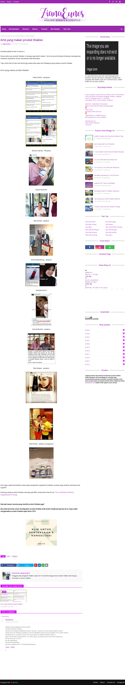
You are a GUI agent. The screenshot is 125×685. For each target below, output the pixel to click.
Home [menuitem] (4, 29)
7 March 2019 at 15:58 (11, 622)
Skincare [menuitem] (25, 29)
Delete (13, 647)
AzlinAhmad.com (90, 121)
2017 (105, 354)
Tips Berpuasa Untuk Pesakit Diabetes (107, 199)
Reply (7, 647)
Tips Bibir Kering (90, 224)
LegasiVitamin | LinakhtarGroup (95, 115)
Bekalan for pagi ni (91, 282)
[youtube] (120, 1)
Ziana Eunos (7, 44)
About (9, 2)
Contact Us (111, 682)
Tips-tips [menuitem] (66, 29)
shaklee (8, 36)
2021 (105, 340)
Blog (16, 682)
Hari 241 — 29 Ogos (91, 274)
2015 (105, 361)
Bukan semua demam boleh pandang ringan (99, 106)
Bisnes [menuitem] (34, 29)
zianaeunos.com (90, 382)
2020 (105, 344)
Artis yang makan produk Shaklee (11, 604)
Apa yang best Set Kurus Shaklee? (95, 117)
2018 (105, 351)
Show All (88, 125)
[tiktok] (120, 247)
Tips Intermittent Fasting (113, 227)
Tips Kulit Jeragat (111, 230)
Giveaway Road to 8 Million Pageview (106, 191)
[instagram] (116, 1)
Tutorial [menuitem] (44, 29)
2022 (105, 337)
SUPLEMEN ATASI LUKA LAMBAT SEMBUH (99, 100)
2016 (105, 358)
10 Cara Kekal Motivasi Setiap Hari (105, 160)
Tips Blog (88, 227)
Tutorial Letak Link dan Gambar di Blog (107, 207)
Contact (16, 2)
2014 (105, 364)
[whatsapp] (113, 1)
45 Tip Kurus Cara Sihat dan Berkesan (106, 167)
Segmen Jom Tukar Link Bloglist (104, 183)
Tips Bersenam (90, 222)
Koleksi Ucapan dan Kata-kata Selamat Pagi (108, 136)
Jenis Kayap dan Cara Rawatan (104, 144)
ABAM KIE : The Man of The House (96, 287)
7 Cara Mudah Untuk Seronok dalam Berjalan (109, 152)
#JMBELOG (88, 272)
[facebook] (109, 1)
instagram (121, 682)
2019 (105, 347)
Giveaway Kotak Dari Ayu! (93, 111)
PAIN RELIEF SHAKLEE (92, 123)
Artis (8, 556)
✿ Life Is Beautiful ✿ (91, 280)
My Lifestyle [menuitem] (55, 29)
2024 (105, 330)
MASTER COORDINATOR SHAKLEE (96, 104)
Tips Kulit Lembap (91, 235)
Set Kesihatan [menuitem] (14, 29)
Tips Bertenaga (110, 222)
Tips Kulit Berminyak (92, 230)
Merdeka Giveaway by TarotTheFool (106, 175)
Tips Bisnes (109, 224)
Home (2, 2)
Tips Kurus (108, 235)
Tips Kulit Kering (110, 232)
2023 (105, 334)
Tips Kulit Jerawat (91, 232)
